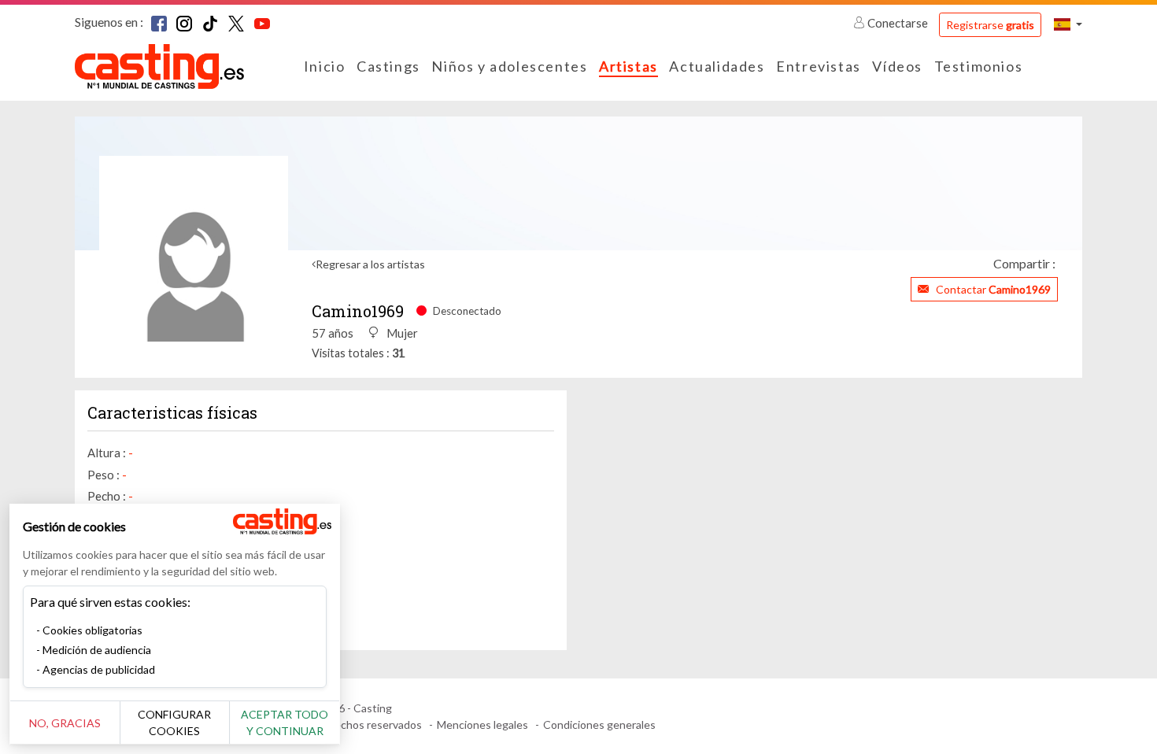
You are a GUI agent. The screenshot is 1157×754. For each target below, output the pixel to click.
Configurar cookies (174, 722)
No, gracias (65, 723)
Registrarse (990, 24)
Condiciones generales (599, 724)
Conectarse (897, 23)
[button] (1068, 24)
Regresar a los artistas (370, 264)
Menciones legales (482, 724)
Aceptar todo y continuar (284, 722)
